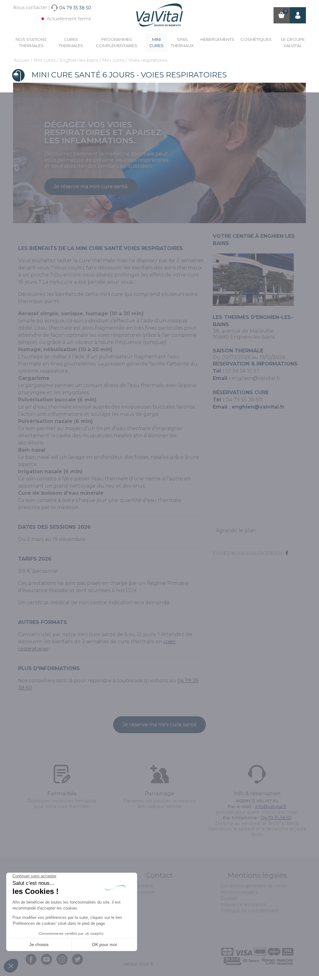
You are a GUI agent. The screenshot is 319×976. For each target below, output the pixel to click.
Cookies (229, 898)
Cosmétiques (256, 39)
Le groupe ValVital (293, 42)
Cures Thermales (71, 42)
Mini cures (156, 42)
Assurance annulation (244, 904)
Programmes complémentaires (116, 42)
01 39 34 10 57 (242, 371)
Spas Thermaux (182, 42)
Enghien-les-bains (79, 60)
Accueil (22, 60)
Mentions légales (239, 892)
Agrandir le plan (236, 530)
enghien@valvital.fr (256, 378)
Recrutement (138, 886)
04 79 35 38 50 (244, 400)
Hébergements (217, 39)
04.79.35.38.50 (276, 818)
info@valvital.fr (271, 806)
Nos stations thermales (31, 42)
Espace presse (139, 892)
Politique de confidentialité (250, 911)
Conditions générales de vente (254, 886)
